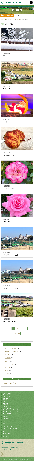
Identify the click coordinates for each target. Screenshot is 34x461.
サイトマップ (7, 431)
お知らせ (5, 421)
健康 (6, 370)
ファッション (9, 364)
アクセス (5, 401)
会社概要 (5, 416)
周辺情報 (8, 358)
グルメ (7, 361)
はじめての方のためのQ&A (11, 409)
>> (19, 333)
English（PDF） (8, 433)
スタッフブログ (8, 414)
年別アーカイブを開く (11, 383)
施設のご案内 (7, 394)
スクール (8, 367)
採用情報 (5, 418)
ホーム (5, 436)
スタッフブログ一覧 (10, 348)
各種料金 (5, 404)
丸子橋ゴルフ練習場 (11, 351)
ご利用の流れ (7, 396)
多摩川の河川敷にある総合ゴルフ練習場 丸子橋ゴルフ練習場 (11, 3)
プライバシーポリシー (10, 428)
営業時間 (5, 399)
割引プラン (7, 406)
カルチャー (8, 354)
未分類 (7, 373)
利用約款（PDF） (8, 426)
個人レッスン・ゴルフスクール (12, 411)
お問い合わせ (7, 423)
